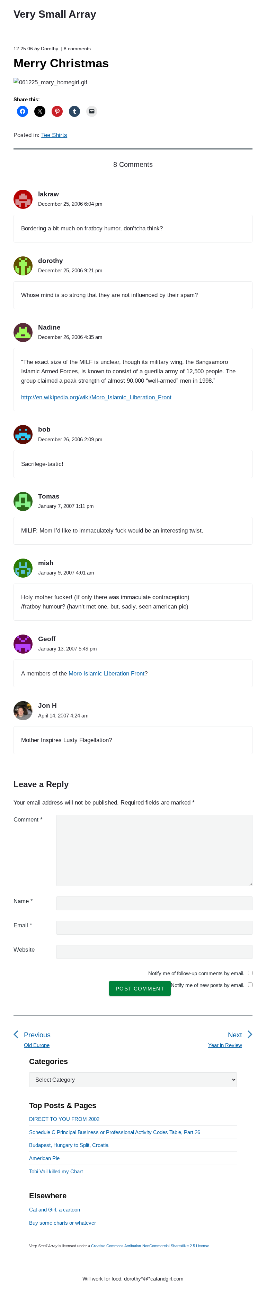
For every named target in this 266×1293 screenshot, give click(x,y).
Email (23, 925)
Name (23, 901)
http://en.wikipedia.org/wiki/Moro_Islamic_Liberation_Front (96, 397)
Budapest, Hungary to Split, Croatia (68, 1145)
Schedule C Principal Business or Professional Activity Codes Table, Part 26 (114, 1132)
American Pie (44, 1158)
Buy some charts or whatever (62, 1223)
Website (24, 949)
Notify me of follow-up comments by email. (196, 973)
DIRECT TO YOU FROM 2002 (64, 1119)
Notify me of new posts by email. (208, 985)
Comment (28, 819)
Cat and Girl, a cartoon (54, 1210)
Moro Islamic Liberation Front (106, 673)
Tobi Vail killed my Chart (56, 1171)
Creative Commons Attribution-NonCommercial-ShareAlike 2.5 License (150, 1246)
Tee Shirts (54, 135)
